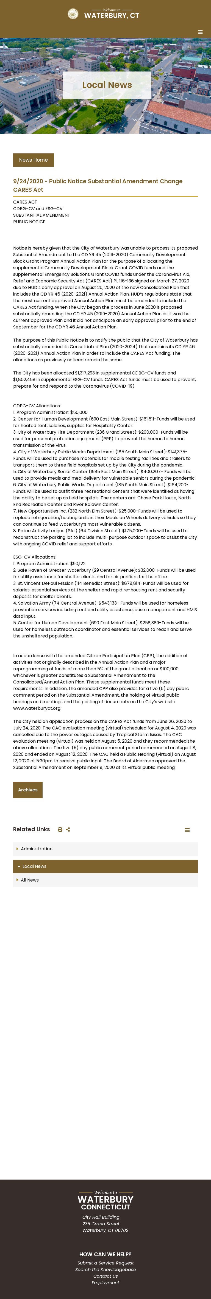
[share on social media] (67, 829)
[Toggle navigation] (202, 32)
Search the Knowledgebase (105, 1269)
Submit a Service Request (105, 1263)
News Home (33, 160)
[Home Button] (103, 14)
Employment (105, 1283)
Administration (36, 849)
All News (30, 880)
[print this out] (59, 829)
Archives (28, 790)
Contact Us (105, 1276)
